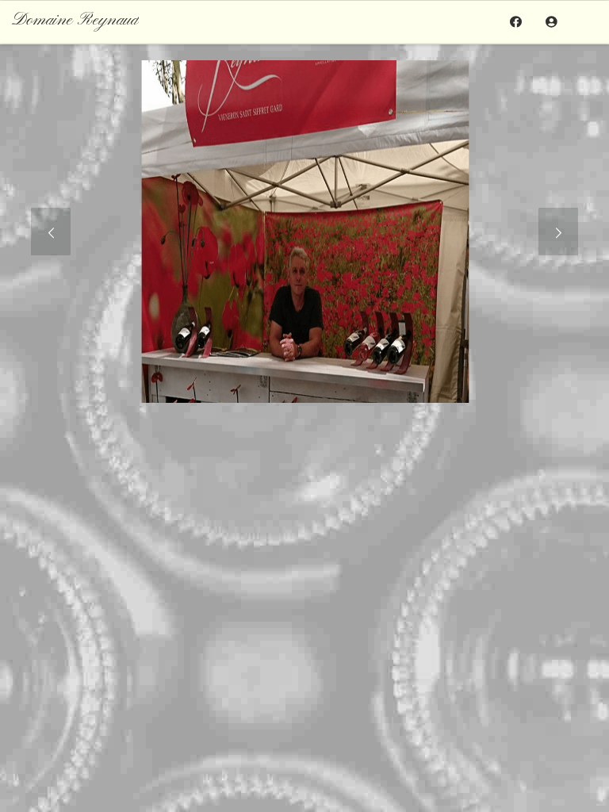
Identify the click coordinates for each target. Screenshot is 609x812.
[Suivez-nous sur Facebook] (516, 22)
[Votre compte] (551, 22)
